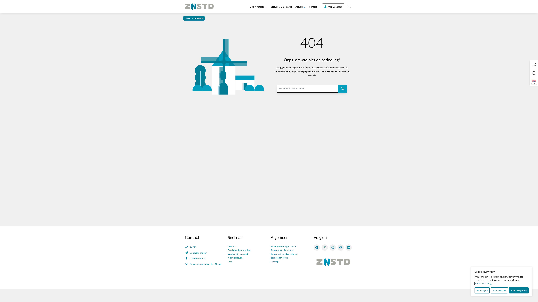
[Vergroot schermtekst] (534, 64)
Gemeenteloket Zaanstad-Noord (205, 264)
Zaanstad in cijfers (279, 257)
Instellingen (482, 290)
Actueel (299, 6)
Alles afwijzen (499, 290)
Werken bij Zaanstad (238, 254)
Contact (313, 6)
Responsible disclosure (282, 250)
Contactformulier (198, 252)
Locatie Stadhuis (198, 258)
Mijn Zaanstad (335, 6)
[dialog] (501, 281)
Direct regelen (257, 6)
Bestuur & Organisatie (281, 6)
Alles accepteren (519, 290)
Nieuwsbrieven (235, 257)
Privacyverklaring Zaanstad (284, 246)
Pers (230, 261)
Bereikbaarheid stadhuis (239, 250)
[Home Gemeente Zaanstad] (199, 6)
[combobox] (312, 89)
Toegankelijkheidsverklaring (284, 254)
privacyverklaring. (483, 283)
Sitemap (275, 261)
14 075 (193, 247)
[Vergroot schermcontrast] (534, 73)
